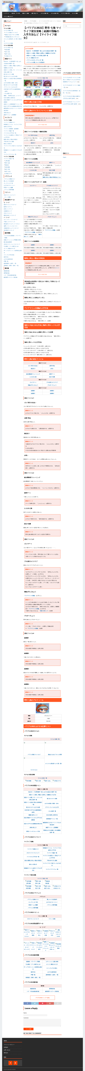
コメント (28, 120)
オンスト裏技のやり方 (33, 58)
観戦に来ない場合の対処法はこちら (52, 177)
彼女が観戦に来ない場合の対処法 (33, 860)
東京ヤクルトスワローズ (10, 204)
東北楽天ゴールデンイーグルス (12, 224)
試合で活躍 (52, 170)
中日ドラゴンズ (8, 213)
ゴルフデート (33, 185)
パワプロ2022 (42, 42)
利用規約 (6, 1047)
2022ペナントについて (33, 919)
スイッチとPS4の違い (52, 968)
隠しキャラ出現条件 (52, 899)
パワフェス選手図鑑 (52, 905)
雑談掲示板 (33, 988)
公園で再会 (52, 135)
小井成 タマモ (8, 56)
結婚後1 (33, 245)
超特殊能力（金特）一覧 (52, 974)
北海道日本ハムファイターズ (11, 228)
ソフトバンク (45, 949)
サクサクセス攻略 (8, 43)
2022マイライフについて (33, 853)
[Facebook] (10, 1063)
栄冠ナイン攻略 (25, 13)
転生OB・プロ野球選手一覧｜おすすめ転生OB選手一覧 (41, 51)
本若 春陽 (7, 49)
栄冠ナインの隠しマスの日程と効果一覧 (37, 55)
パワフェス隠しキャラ (8, 16)
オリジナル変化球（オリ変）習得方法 (55, 763)
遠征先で (33, 143)
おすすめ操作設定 (52, 972)
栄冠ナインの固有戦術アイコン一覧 (13, 104)
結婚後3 (33, 250)
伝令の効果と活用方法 (52, 815)
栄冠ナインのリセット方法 (33, 831)
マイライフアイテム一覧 (52, 869)
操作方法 (33, 972)
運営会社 (6, 1052)
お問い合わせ (7, 1050)
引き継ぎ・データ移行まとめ (33, 964)
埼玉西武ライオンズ (9, 230)
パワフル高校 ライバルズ (34, 754)
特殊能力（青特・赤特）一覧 (33, 977)
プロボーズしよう (52, 216)
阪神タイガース (8, 207)
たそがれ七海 (33, 170)
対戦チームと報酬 (33, 905)
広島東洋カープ (8, 211)
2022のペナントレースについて (12, 244)
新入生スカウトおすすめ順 (33, 807)
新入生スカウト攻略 (52, 798)
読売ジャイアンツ (8, 209)
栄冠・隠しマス (35, 13)
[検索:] (72, 26)
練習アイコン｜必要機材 (52, 827)
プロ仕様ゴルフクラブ (52, 185)
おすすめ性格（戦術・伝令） (52, 803)
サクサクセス (34, 770)
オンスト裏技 (75, 13)
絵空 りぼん (8, 54)
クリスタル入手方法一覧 (33, 856)
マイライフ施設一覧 (52, 853)
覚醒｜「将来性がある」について (12, 95)
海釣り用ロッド (44, 611)
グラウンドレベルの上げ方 (52, 807)
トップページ (6, 13)
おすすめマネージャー (52, 902)
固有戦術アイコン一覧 (52, 819)
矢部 (36, 42)
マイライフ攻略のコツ (33, 849)
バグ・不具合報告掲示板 (33, 991)
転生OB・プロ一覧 (16, 13)
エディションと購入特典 (52, 961)
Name (25, 1013)
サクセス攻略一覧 (44, 13)
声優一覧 (33, 974)
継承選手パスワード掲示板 (52, 991)
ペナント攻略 (52, 919)
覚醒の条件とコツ (33, 815)
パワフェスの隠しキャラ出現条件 (35, 62)
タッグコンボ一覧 (33, 902)
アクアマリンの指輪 (30, 232)
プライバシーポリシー (9, 1044)
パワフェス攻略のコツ (33, 899)
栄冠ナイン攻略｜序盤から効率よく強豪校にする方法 (41, 53)
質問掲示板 (52, 988)
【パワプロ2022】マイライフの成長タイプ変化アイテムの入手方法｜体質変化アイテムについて (72, 80)
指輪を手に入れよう (33, 216)
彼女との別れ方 (33, 864)
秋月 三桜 (7, 52)
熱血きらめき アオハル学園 (55, 754)
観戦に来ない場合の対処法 (10, 139)
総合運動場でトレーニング (33, 162)
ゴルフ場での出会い (33, 135)
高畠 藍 (7, 165)
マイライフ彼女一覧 (65, 13)
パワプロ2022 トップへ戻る (42, 997)
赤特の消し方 (33, 827)
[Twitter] (15, 1063)
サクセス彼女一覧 (54, 13)
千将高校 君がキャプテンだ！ (12, 37)
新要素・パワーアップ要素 (33, 961)
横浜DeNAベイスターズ (10, 215)
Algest (64, 157)
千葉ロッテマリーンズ (9, 221)
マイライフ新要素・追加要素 (11, 128)
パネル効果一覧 (52, 811)
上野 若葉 (7, 161)
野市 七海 (7, 163)
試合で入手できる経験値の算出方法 (33, 823)
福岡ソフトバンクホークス (10, 226)
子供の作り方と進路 (52, 860)
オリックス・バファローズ (10, 219)
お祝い (52, 143)
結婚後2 (52, 245)
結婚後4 (52, 250)
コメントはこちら (42, 124)
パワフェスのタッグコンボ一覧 (35, 60)
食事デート (52, 162)
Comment (26, 1018)
